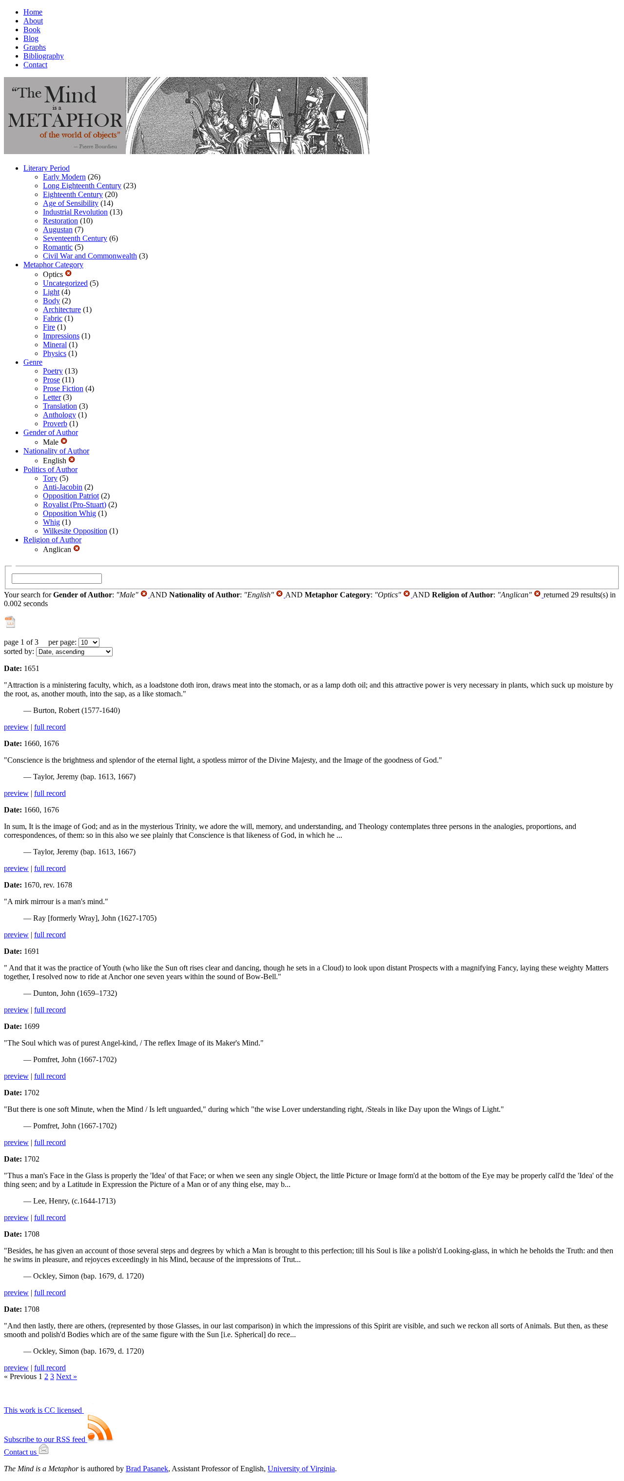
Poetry (53, 371)
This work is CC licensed (44, 1410)
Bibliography (43, 56)
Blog (31, 38)
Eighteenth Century (73, 194)
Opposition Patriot (71, 496)
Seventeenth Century (75, 238)
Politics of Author (50, 469)
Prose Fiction (63, 388)
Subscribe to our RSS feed (45, 1439)
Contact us (21, 1452)
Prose (51, 379)
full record (50, 727)
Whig (51, 522)
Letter (52, 397)
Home (32, 12)
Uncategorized (65, 283)
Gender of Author (50, 432)
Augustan (58, 229)
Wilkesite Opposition (75, 531)
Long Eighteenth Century (82, 185)
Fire (49, 327)
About (33, 21)
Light (51, 292)
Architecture (62, 309)
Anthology (59, 415)
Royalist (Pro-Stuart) (74, 504)
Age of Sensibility (70, 203)
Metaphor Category (53, 264)
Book (31, 29)
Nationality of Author (56, 451)
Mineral (55, 344)
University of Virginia (301, 1468)
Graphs (34, 47)
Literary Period (46, 168)
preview (16, 727)
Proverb (55, 423)
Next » (66, 1376)
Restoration (60, 221)
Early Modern (64, 177)
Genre (32, 362)
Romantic (58, 247)
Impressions (61, 336)
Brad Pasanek (147, 1468)
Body (51, 300)
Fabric (52, 318)
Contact (35, 64)
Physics (54, 353)
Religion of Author (52, 539)
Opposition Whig (69, 513)
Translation (60, 406)
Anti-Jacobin (62, 487)
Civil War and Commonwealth (90, 256)
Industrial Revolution (75, 212)
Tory (50, 478)
